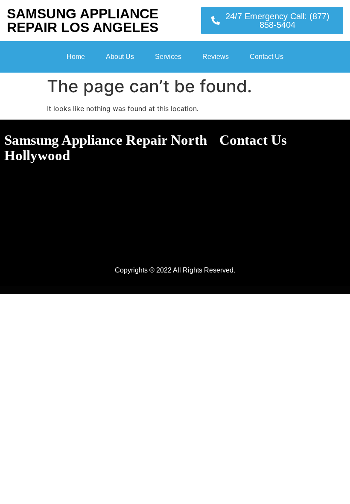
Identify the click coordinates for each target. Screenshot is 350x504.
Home (76, 56)
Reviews (215, 56)
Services (168, 56)
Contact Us (266, 56)
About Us (120, 56)
